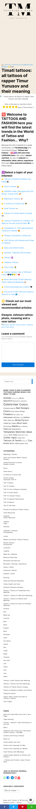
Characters (16, 429)
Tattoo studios (8, 478)
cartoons (23, 401)
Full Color (16, 414)
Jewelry (6, 521)
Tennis (18, 440)
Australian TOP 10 (9, 479)
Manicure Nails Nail (10, 557)
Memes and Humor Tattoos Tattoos (15, 539)
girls (20, 426)
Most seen (22, 423)
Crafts (5, 536)
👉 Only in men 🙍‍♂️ (9, 267)
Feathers (5, 435)
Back (5, 631)
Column (6, 408)
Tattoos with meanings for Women (15, 748)
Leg (4, 673)
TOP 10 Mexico (8, 502)
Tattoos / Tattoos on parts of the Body (17, 603)
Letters (26, 417)
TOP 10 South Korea (10, 492)
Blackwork (16, 401)
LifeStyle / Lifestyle (10, 530)
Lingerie (6, 551)
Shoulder (6, 634)
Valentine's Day (23, 435)
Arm (4, 612)
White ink (24, 440)
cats (21, 414)
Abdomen (6, 605)
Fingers (6, 628)
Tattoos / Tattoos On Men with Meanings (17, 595)
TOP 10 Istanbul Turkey (11, 496)
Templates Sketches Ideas (17, 432)
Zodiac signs (10, 437)
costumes (6, 547)
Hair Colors (20, 404)
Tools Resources (9, 512)
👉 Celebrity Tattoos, (10, 262)
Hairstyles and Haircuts (11, 560)
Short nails (14, 443)
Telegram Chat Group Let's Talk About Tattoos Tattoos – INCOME (17, 731)
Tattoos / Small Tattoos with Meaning (16, 680)
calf (4, 663)
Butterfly (19, 420)
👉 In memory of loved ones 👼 (14, 204)
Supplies (6, 516)
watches (6, 526)
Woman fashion (8, 543)
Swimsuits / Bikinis (10, 570)
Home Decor (7, 471)
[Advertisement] (18, 41)
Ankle (5, 676)
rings (5, 523)
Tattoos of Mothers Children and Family (17, 690)
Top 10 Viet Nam (9, 505)
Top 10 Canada (8, 486)
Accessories (7, 544)
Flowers (8, 414)
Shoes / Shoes (8, 567)
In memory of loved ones (12, 474)
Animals (7, 398)
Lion (21, 417)
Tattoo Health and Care (11, 584)
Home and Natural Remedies (13, 581)
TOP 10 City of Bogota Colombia (15, 489)
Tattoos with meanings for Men (14, 745)
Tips (30, 440)
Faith (12, 411)
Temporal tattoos (9, 693)
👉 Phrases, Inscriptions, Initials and (16, 236)
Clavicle (6, 618)
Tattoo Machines (9, 517)
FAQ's (5, 727)
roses (14, 435)
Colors (8, 404)
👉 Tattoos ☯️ (7, 258)
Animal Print (15, 398)
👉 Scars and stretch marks (13, 248)
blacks (15, 426)
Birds (21, 398)
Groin (5, 637)
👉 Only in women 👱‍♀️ (10, 186)
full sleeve (7, 641)
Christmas (7, 426)
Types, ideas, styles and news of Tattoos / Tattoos (15, 697)
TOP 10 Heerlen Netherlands (13, 499)
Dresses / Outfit (9, 573)
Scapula (6, 657)
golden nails (23, 443)
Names (25, 426)
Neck (5, 625)
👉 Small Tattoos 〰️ (10, 208)
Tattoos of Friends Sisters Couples (15, 687)
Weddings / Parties (10, 454)
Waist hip (6, 615)
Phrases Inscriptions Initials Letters (16, 509)
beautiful (7, 401)
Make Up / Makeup (10, 554)
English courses (9, 464)
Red (10, 435)
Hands (5, 644)
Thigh (5, 650)
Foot (5, 670)
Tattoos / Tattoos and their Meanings (16, 684)
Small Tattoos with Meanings (13, 752)
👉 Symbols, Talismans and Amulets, (16, 253)
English (13, 790)
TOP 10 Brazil (8, 483)
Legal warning (8, 719)
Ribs (5, 621)
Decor (5, 468)
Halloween (8, 417)
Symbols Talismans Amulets (13, 587)
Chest (5, 667)
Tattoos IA (8, 440)
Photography (8, 532)
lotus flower (20, 411)
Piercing (6, 577)
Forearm (6, 608)
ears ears (6, 660)
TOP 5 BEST (7, 701)
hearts (12, 408)
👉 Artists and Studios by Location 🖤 (17, 287)
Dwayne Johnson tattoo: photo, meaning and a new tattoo (17, 318)
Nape (5, 654)
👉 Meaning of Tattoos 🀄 (12, 199)
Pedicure (7, 429)
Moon (13, 420)
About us (6, 739)
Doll (4, 647)
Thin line (7, 420)
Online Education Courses (12, 462)
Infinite (16, 417)
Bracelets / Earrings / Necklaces (15, 564)
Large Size (21, 438)
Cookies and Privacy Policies (13, 735)
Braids (6, 443)
